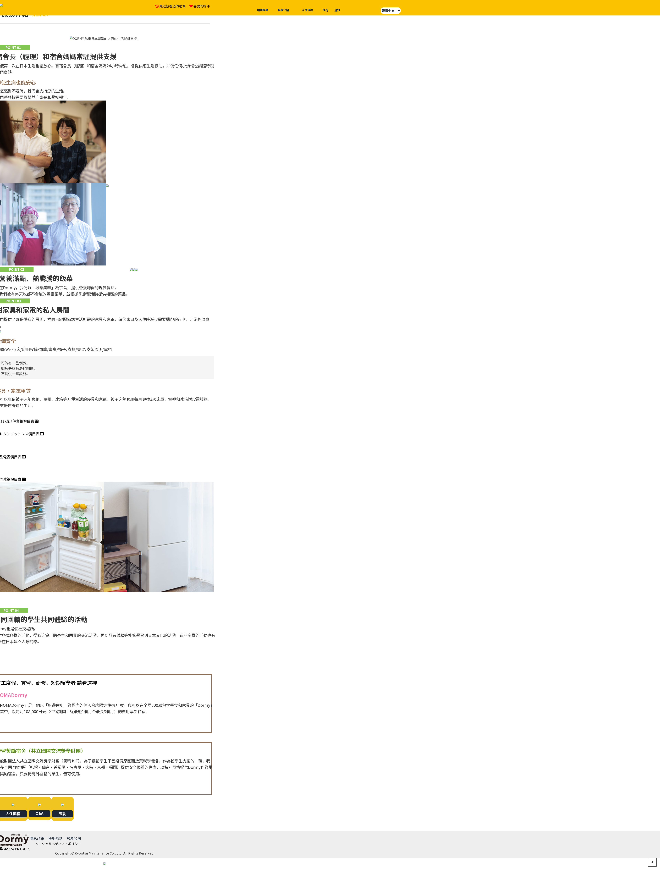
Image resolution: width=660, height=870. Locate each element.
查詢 (62, 814)
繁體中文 (390, 10)
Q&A (39, 813)
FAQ (325, 10)
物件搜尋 (262, 10)
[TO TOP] (652, 862)
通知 (337, 10)
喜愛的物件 (201, 6)
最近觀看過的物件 (172, 6)
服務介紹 (283, 10)
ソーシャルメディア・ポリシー (58, 843)
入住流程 (307, 10)
